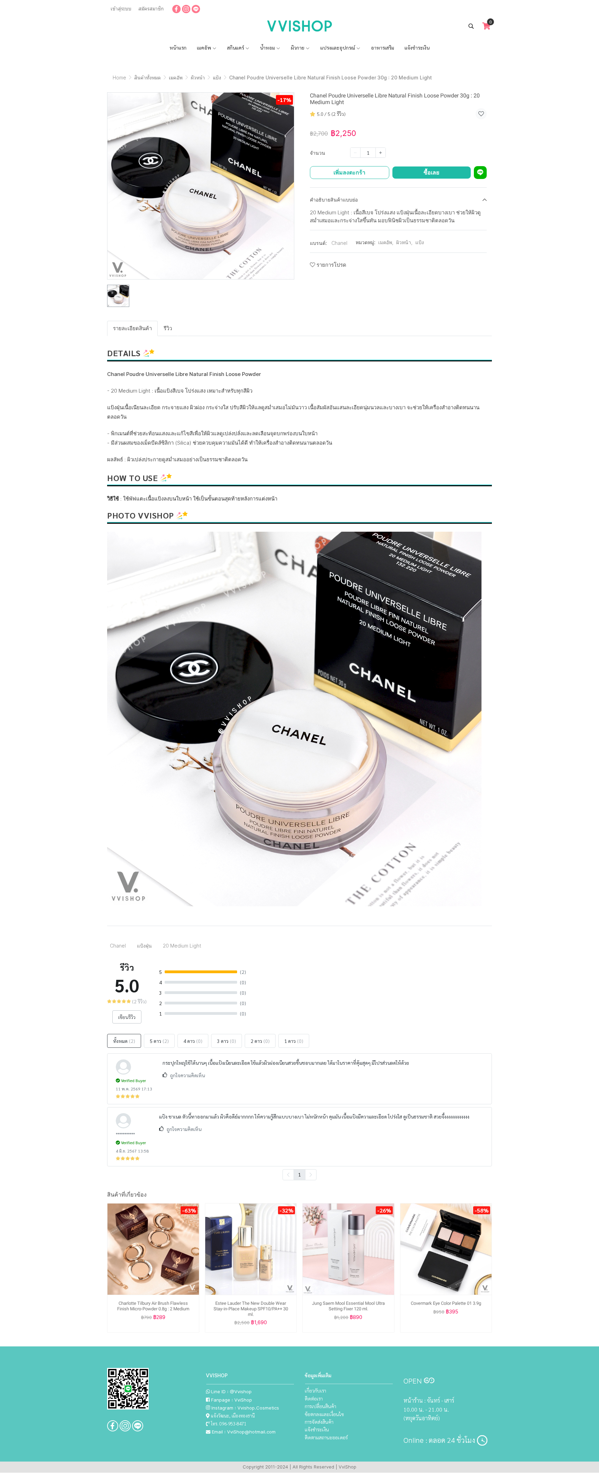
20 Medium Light (182, 946)
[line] (196, 8)
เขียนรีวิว (127, 1017)
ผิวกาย (298, 47)
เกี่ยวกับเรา (315, 1390)
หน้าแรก (178, 47)
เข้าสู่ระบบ (121, 8)
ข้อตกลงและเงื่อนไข (324, 1414)
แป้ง (217, 77)
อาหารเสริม (382, 47)
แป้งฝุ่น (144, 946)
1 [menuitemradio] (299, 1174)
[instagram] (186, 8)
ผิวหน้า (198, 77)
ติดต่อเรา (314, 1398)
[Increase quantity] (380, 152)
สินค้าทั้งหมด (147, 77)
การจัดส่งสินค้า (319, 1422)
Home (119, 77)
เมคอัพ (204, 47)
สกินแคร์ (236, 47)
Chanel (339, 243)
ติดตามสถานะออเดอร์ (326, 1437)
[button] (471, 26)
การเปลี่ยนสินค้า (320, 1406)
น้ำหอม (268, 47)
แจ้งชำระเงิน (417, 47)
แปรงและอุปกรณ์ (338, 47)
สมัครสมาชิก (151, 8)
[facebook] (176, 8)
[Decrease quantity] (355, 152)
